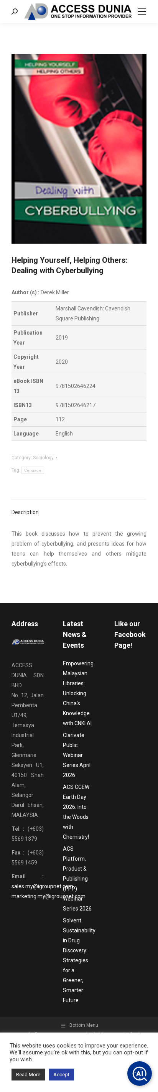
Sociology (43, 457)
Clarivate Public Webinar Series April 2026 (77, 755)
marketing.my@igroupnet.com (49, 896)
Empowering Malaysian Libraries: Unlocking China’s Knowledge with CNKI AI (78, 693)
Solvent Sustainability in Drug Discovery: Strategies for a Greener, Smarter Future (79, 960)
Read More (28, 1074)
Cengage (32, 470)
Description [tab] (25, 512)
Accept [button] (61, 1074)
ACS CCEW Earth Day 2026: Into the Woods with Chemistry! (76, 812)
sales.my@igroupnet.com (42, 886)
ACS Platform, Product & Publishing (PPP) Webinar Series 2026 (77, 879)
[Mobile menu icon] (141, 11)
